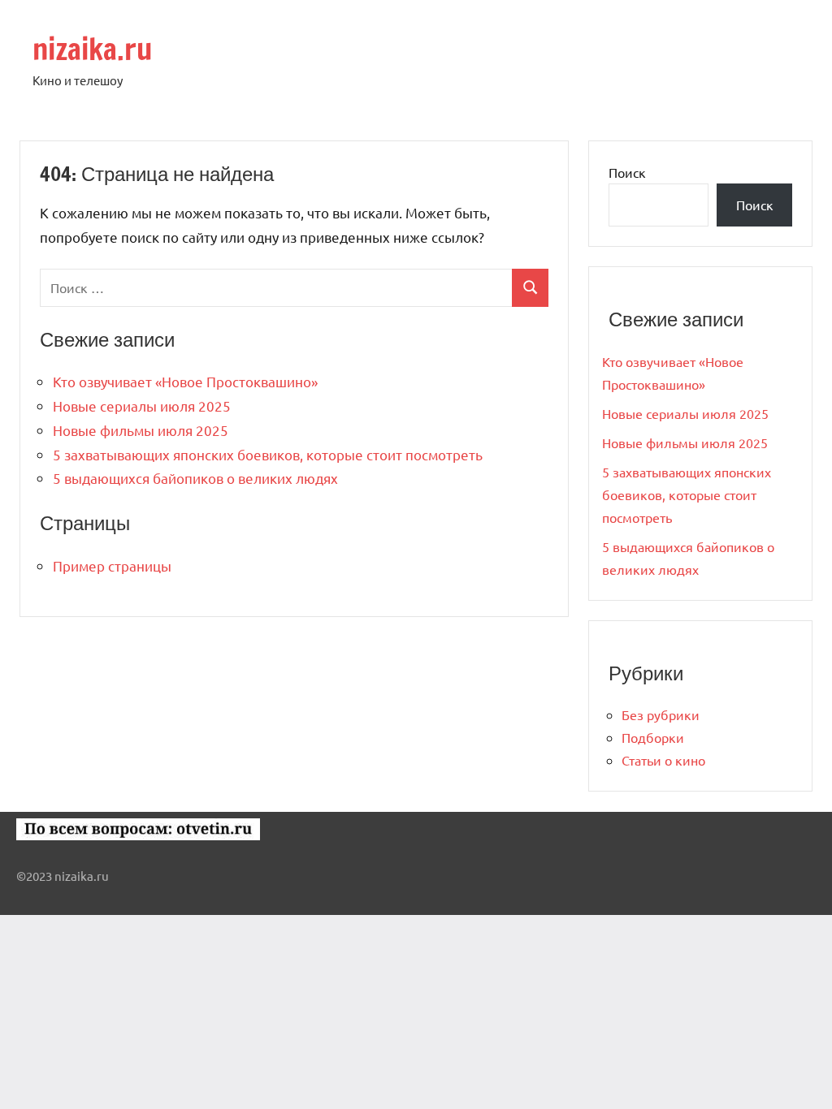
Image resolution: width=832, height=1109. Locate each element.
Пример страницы (112, 565)
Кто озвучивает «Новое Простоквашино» (185, 381)
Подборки (653, 737)
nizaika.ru (92, 49)
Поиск (627, 172)
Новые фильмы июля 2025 (140, 429)
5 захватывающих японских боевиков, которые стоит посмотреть (268, 454)
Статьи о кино (663, 760)
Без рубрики (661, 714)
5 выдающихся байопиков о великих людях (195, 477)
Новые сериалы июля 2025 (142, 405)
